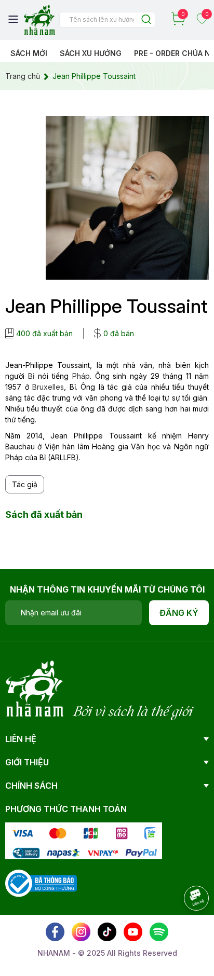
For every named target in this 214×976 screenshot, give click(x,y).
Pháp (81, 376)
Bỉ (31, 376)
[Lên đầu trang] (185, 926)
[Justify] (146, 20)
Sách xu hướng (91, 53)
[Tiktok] (107, 932)
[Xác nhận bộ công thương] (41, 882)
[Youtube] (133, 932)
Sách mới (28, 53)
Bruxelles (48, 386)
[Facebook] (55, 932)
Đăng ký (178, 613)
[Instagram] (81, 932)
